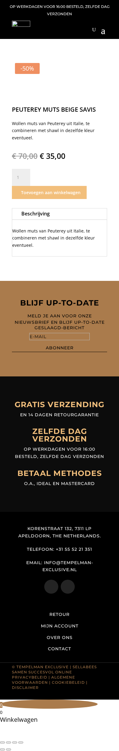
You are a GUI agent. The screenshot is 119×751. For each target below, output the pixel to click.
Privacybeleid (29, 677)
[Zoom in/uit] (2, 742)
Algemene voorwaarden (43, 680)
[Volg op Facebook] (68, 587)
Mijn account (59, 626)
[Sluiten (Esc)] (20, 742)
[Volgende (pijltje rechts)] (8, 749)
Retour (59, 614)
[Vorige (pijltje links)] (2, 749)
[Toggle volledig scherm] (8, 742)
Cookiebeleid (68, 682)
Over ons (60, 637)
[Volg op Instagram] (51, 587)
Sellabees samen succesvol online (54, 669)
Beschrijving (35, 213)
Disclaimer (25, 687)
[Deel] (14, 742)
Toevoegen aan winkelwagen (51, 192)
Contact (59, 648)
